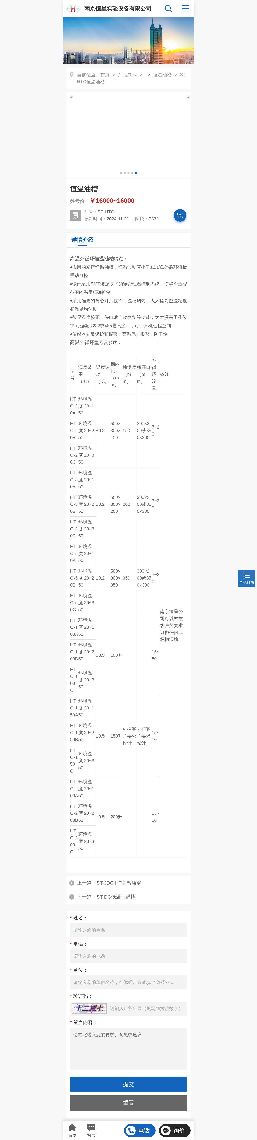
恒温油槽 (162, 74)
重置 (128, 1103)
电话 (144, 1130)
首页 (105, 74)
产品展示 (127, 74)
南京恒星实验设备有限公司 (118, 8)
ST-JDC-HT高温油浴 (119, 883)
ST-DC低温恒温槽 (116, 897)
